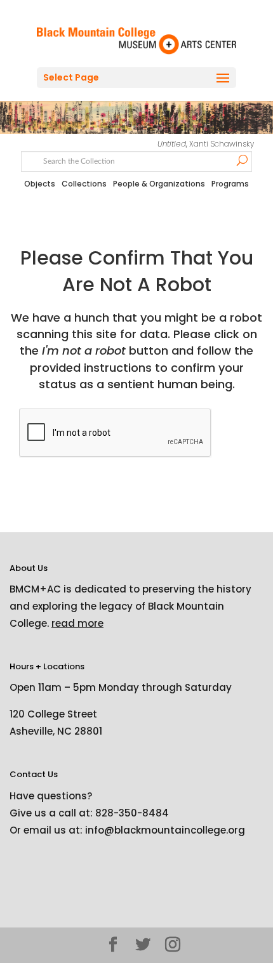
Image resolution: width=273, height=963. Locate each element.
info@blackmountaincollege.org (165, 830)
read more (77, 623)
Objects (39, 183)
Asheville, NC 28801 (56, 731)
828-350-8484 (132, 813)
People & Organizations (159, 183)
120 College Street (53, 714)
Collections (84, 183)
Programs (230, 183)
